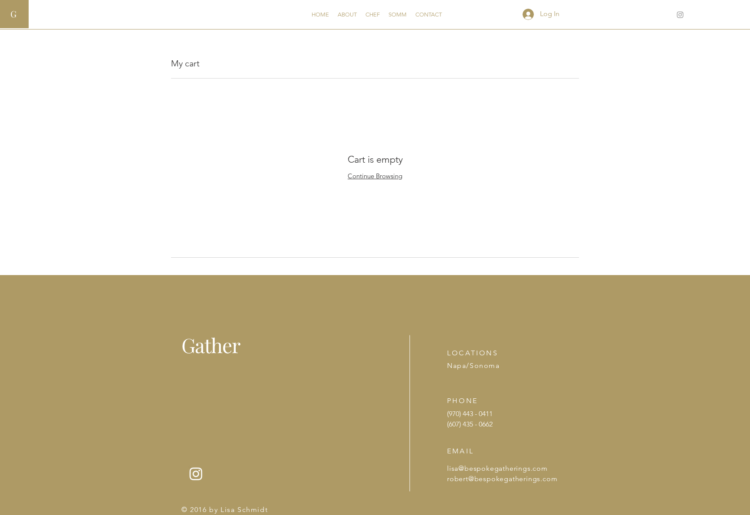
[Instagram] (196, 473)
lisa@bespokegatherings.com (497, 468)
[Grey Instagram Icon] (680, 14)
